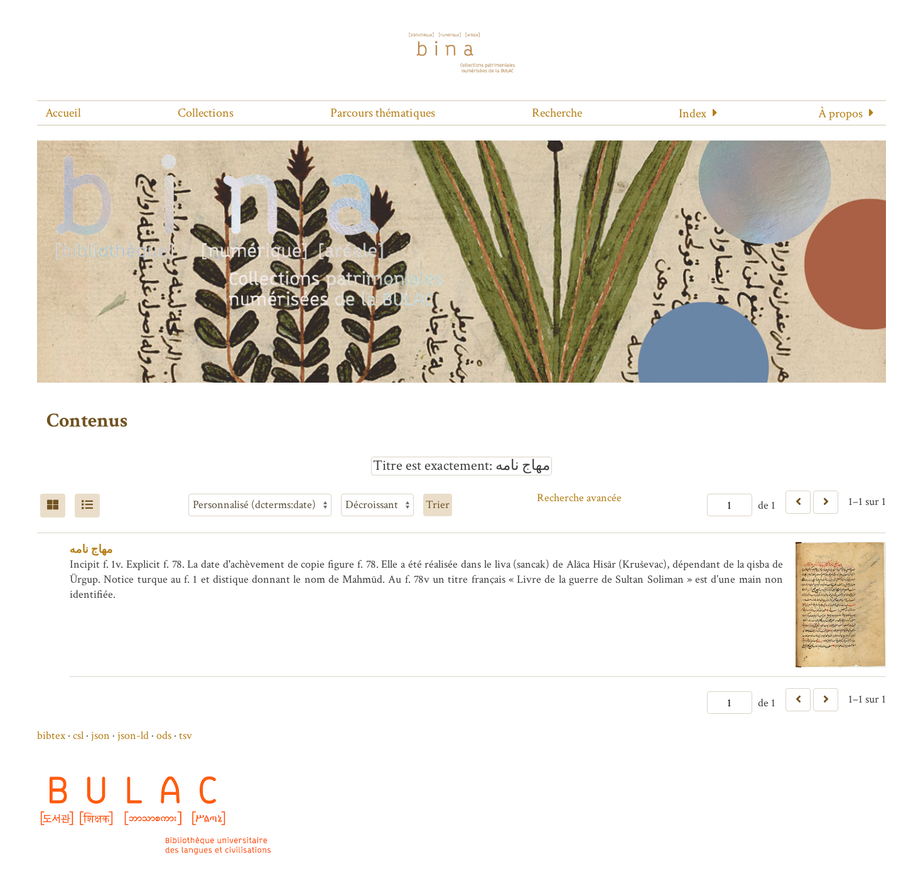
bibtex (51, 735)
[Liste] (87, 506)
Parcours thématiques (382, 113)
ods (163, 735)
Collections (206, 113)
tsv (185, 735)
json (100, 735)
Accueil (63, 113)
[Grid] (52, 506)
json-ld (133, 735)
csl (78, 735)
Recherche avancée (579, 498)
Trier (438, 504)
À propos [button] (840, 113)
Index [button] (692, 113)
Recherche (557, 113)
